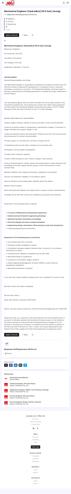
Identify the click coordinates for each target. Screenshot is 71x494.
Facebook (37, 428)
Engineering (12, 24)
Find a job (35, 437)
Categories (35, 461)
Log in (35, 470)
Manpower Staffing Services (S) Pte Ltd (22, 14)
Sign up (35, 472)
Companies (35, 440)
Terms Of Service (35, 421)
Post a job (35, 447)
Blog (35, 442)
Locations (35, 459)
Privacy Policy (35, 424)
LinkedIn (33, 428)
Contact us (35, 419)
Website (9, 353)
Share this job (32, 35)
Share (11, 365)
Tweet (6, 365)
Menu (3, 2)
